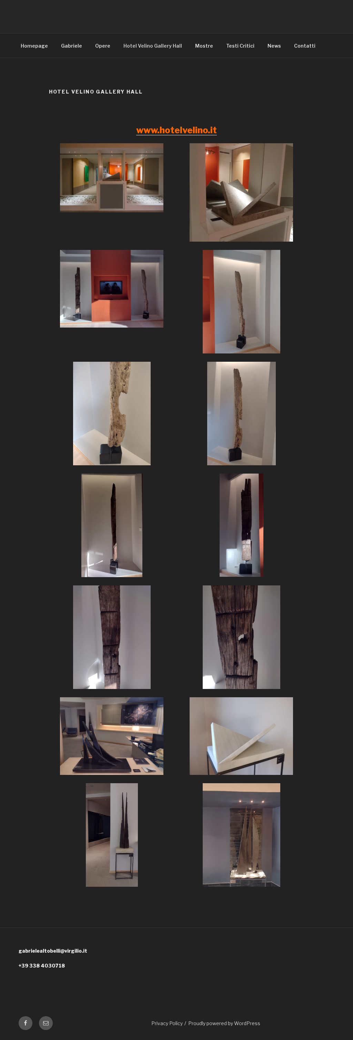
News (274, 46)
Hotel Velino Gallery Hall (152, 46)
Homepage (34, 46)
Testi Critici (240, 46)
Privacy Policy (167, 1023)
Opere (102, 46)
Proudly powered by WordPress (224, 1023)
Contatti (304, 46)
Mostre (204, 46)
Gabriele (71, 46)
